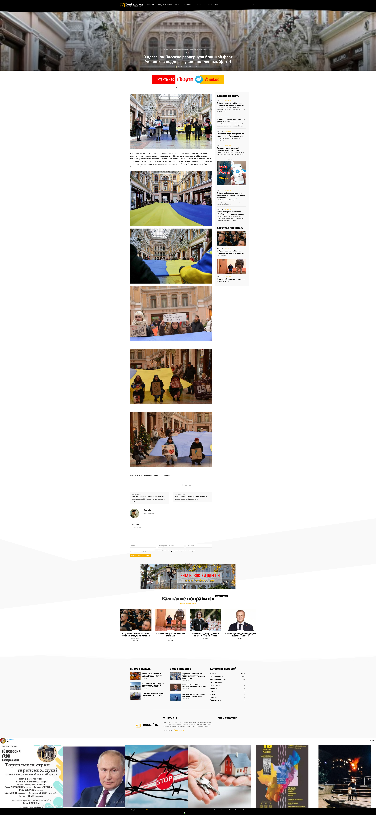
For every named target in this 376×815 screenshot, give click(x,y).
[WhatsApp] (203, 88)
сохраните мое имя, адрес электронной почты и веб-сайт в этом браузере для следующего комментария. (163, 551)
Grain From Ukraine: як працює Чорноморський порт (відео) (153, 694)
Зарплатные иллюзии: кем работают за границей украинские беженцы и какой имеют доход (193, 675)
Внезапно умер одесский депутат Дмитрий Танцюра (240, 634)
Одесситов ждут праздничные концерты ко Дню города (205, 634)
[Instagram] (243, 4)
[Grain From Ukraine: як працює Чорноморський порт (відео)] (135, 696)
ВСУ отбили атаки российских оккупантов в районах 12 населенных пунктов (153, 685)
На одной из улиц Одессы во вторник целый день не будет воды (191, 498)
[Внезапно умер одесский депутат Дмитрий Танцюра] (240, 620)
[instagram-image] (31, 776)
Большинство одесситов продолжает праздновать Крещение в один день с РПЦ (148, 499)
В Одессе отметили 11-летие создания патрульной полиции (136, 634)
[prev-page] (185, 645)
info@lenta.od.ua (178, 730)
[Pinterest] (198, 88)
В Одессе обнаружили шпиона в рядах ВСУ (170, 634)
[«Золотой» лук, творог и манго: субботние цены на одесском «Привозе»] (135, 676)
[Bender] (176, 66)
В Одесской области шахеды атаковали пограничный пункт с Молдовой (231, 195)
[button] (253, 4)
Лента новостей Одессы (145, 810)
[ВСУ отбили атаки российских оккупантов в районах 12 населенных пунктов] (135, 686)
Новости (165, 49)
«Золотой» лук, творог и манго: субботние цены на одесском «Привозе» (152, 675)
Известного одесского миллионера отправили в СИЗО (194, 685)
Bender (182, 66)
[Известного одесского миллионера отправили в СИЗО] (175, 687)
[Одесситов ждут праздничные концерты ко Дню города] (205, 620)
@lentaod (10, 739)
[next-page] (190, 645)
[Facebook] (240, 4)
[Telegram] (246, 4)
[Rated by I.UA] (188, 813)
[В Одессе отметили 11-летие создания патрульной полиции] (231, 238)
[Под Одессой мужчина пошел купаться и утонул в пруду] (175, 697)
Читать (372, 740)
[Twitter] (249, 4)
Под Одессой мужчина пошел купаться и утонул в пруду (193, 695)
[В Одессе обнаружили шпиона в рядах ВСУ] (231, 266)
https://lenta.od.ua (148, 513)
